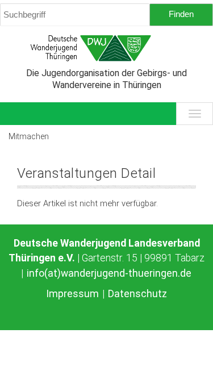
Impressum (72, 293)
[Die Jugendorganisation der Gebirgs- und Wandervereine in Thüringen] (106, 48)
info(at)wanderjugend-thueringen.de (109, 273)
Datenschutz (137, 293)
